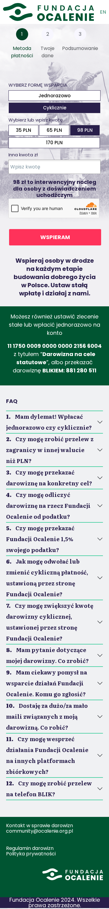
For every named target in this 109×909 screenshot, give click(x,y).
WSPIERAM (55, 237)
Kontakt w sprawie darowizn (39, 825)
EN (103, 11)
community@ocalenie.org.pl (39, 830)
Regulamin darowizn (30, 848)
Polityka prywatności (31, 853)
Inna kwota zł (23, 155)
